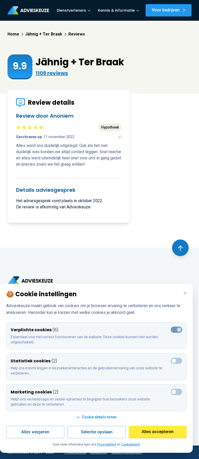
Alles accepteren (158, 431)
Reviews (76, 34)
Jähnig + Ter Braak (43, 34)
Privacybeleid (106, 444)
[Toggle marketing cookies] (176, 361)
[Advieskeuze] (28, 10)
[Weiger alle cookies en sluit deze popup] (185, 293)
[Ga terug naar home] (30, 280)
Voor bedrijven (166, 10)
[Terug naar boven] (180, 247)
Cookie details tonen (99, 417)
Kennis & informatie (116, 10)
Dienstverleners (71, 10)
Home (13, 34)
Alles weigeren (35, 431)
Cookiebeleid (130, 444)
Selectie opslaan (96, 431)
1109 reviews (51, 73)
